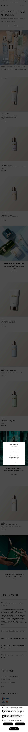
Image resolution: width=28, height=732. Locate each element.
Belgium (14, 453)
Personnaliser (14, 729)
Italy (17, 453)
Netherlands (11, 457)
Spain (17, 457)
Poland (13, 457)
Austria (10, 453)
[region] (14, 719)
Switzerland (15, 461)
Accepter (19, 724)
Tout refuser (8, 724)
